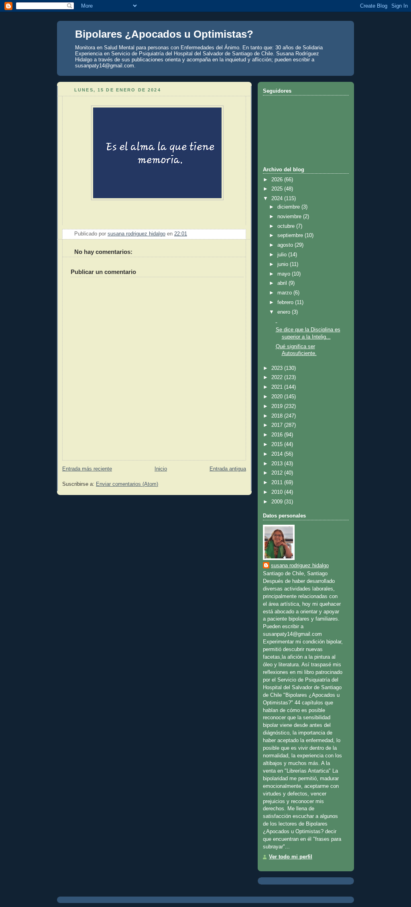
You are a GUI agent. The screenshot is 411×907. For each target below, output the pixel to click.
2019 (277, 406)
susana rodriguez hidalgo (300, 565)
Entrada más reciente (87, 469)
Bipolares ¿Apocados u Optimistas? (164, 34)
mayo (284, 274)
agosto (286, 245)
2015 (277, 444)
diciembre (289, 207)
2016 (277, 435)
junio (283, 264)
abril (283, 283)
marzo (285, 293)
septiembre (291, 235)
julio (282, 255)
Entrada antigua (228, 469)
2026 (277, 180)
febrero (286, 302)
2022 (277, 377)
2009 (277, 502)
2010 (277, 492)
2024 (277, 198)
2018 (277, 416)
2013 (277, 464)
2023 (277, 368)
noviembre (290, 216)
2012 (277, 473)
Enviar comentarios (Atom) (127, 484)
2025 (277, 189)
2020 (277, 397)
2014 (277, 454)
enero (284, 312)
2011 (277, 482)
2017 (277, 425)
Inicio (161, 469)
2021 (277, 387)
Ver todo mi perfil (290, 857)
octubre (286, 226)
